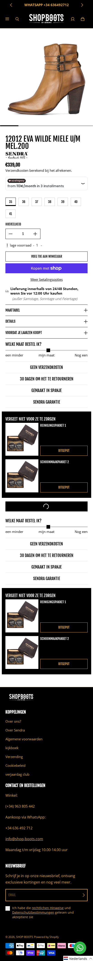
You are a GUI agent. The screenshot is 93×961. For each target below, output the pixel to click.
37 (36, 202)
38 (49, 202)
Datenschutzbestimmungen (33, 912)
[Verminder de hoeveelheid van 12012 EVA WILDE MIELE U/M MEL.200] (11, 234)
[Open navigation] (10, 19)
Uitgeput (64, 451)
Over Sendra (15, 730)
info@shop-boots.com (24, 838)
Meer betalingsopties (46, 279)
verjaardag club (17, 774)
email (12, 895)
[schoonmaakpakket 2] (21, 475)
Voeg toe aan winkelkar (46, 256)
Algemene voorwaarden (23, 739)
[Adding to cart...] (46, 506)
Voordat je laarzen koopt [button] (23, 332)
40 (75, 202)
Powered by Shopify (46, 937)
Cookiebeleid (15, 765)
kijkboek (12, 748)
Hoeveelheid (13, 224)
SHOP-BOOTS (24, 937)
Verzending (14, 756)
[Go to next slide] (82, 5)
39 (62, 202)
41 (10, 214)
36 (23, 202)
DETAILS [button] (10, 321)
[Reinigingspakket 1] (21, 439)
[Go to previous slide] (11, 5)
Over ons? (13, 721)
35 (10, 202)
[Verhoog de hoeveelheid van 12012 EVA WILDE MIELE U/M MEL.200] (35, 234)
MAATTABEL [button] (12, 310)
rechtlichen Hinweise (48, 908)
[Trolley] (83, 19)
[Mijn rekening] (73, 19)
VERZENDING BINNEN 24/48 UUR (46, 4)
